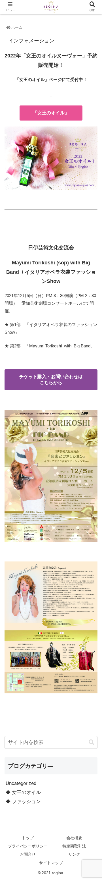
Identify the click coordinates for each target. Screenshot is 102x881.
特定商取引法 (74, 846)
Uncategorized (21, 783)
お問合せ (28, 854)
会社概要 (74, 838)
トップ (28, 838)
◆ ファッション (23, 801)
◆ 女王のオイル (23, 792)
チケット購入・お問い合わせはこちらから (51, 379)
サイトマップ (51, 863)
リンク (74, 854)
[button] (91, 742)
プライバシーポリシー (28, 846)
